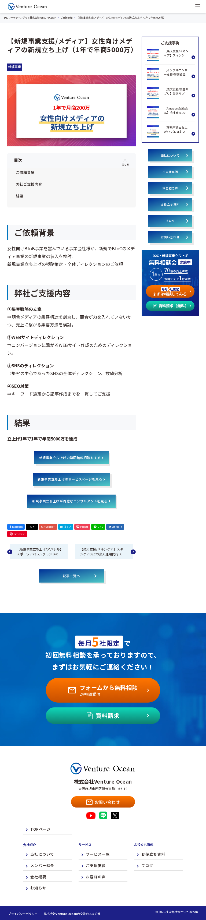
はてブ (67, 526)
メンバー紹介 (42, 865)
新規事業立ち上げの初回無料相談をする (70, 457)
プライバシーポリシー (23, 914)
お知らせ (38, 887)
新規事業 (14, 66)
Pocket (84, 526)
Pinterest (19, 534)
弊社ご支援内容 (29, 184)
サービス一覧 (98, 854)
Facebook (17, 526)
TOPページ (40, 829)
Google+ (50, 526)
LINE (100, 526)
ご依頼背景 (25, 172)
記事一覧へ (71, 575)
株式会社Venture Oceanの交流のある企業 (72, 914)
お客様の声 (170, 188)
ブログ (170, 221)
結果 (19, 196)
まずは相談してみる (170, 291)
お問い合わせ (170, 237)
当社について (170, 155)
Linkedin (117, 526)
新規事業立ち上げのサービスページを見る (70, 479)
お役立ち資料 (170, 204)
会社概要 (38, 876)
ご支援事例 (170, 172)
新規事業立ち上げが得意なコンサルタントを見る (69, 501)
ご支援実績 (96, 865)
